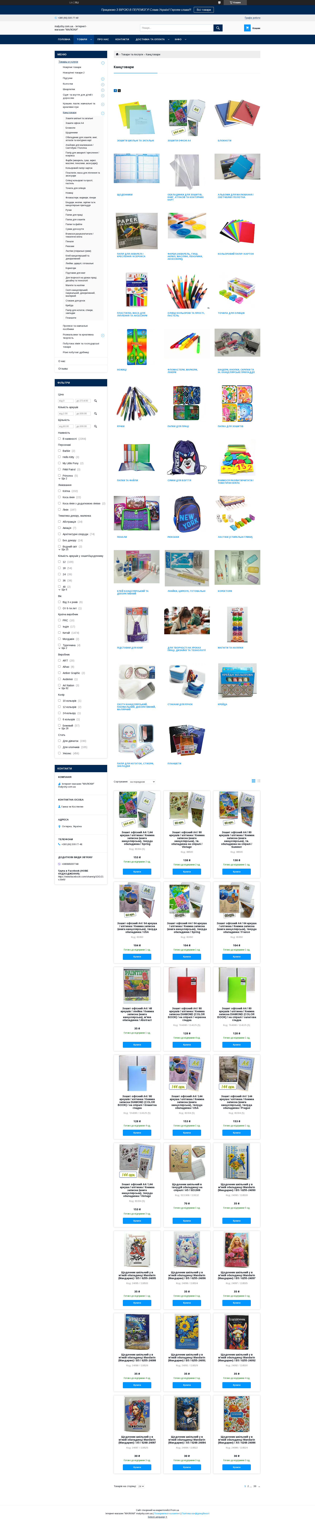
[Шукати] (218, 27)
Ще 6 (64, 589)
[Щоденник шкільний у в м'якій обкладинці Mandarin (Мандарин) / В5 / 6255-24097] (236, 1249)
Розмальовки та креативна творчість (78, 336)
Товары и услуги (68, 61)
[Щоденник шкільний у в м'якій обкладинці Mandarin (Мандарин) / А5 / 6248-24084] (187, 1413)
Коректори (225, 591)
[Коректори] (237, 568)
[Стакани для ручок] (187, 681)
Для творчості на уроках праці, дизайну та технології (187, 649)
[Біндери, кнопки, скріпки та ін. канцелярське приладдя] (237, 347)
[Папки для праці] (187, 403)
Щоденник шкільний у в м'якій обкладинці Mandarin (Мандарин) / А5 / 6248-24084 (187, 1439)
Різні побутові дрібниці (76, 352)
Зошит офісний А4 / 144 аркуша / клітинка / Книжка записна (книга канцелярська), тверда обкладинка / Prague (236, 1102)
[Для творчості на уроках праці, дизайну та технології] (187, 625)
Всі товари (204, 9)
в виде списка (258, 781)
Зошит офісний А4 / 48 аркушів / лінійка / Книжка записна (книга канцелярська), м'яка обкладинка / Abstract (137, 1014)
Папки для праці (178, 426)
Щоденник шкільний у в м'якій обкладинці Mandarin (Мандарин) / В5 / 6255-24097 (236, 1275)
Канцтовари (69, 112)
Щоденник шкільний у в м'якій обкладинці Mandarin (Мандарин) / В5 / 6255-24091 (187, 1357)
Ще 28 (65, 728)
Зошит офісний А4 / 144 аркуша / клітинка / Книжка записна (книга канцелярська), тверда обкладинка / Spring (137, 838)
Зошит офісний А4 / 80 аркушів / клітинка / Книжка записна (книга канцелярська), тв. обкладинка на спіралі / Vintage (187, 839)
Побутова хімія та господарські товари (81, 345)
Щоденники (125, 194)
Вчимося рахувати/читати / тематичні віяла (235, 481)
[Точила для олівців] (237, 290)
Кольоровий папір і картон (236, 254)
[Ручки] (137, 403)
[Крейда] (237, 681)
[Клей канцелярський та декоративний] (137, 568)
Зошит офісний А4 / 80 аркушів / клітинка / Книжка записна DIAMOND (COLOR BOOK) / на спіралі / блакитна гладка (137, 1102)
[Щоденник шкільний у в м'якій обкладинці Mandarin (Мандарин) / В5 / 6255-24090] (236, 1161)
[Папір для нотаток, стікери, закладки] (137, 741)
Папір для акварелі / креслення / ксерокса (131, 255)
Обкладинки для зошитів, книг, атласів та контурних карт (186, 197)
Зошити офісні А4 (179, 140)
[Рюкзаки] (187, 514)
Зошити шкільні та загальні (135, 140)
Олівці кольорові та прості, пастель (186, 314)
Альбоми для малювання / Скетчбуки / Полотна (235, 196)
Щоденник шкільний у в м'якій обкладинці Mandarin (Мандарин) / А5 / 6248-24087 (137, 1439)
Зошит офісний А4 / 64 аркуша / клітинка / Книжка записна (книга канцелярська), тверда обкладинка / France (236, 927)
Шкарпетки (69, 89)
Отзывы (63, 368)
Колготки (68, 83)
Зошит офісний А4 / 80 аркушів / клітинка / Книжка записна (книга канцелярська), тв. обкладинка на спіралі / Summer (236, 839)
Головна (64, 39)
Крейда (222, 704)
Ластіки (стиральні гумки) (235, 537)
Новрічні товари (72, 67)
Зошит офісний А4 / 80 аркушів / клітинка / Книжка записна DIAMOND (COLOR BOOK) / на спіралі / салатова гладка (236, 1014)
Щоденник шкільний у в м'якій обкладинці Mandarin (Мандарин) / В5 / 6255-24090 (236, 1187)
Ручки (121, 426)
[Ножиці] (137, 347)
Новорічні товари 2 (74, 72)
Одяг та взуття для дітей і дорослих (78, 96)
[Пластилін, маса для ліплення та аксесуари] (137, 290)
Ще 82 (65, 688)
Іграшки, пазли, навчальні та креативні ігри (79, 105)
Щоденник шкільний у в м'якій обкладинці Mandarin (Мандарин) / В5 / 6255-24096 (187, 1275)
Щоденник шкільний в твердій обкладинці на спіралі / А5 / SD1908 (187, 1187)
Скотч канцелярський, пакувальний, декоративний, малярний (136, 707)
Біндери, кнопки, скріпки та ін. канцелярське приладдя (236, 371)
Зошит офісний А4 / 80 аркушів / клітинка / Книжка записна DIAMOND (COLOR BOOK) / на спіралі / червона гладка (187, 1014)
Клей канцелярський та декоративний (133, 592)
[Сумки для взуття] (187, 457)
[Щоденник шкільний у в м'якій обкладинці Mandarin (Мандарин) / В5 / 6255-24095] (137, 1249)
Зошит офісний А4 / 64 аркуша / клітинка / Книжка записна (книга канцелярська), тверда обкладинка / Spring (187, 927)
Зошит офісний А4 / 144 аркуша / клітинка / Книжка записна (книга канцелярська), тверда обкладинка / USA (187, 1102)
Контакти (122, 39)
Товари (82, 39)
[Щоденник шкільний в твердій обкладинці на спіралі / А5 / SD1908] (187, 1161)
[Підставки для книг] (137, 625)
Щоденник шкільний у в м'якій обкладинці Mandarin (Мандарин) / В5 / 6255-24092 (236, 1357)
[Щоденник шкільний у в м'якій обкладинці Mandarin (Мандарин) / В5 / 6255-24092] (236, 1331)
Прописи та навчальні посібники (75, 327)
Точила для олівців (231, 313)
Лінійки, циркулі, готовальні (186, 591)
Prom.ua (174, 1510)
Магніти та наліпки (230, 648)
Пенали (122, 537)
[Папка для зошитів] (237, 403)
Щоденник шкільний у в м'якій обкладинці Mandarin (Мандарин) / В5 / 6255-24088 (137, 1357)
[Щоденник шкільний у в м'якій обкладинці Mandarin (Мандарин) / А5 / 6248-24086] (236, 1413)
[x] (119, 91)
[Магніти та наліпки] (237, 625)
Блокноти (224, 140)
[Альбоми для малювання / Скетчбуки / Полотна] (237, 172)
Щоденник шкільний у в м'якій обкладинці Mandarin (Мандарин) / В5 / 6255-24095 (137, 1275)
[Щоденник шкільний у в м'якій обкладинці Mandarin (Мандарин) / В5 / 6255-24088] (137, 1331)
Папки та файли (127, 480)
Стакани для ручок (180, 704)
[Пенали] (137, 514)
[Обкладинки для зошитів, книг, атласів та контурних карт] (187, 172)
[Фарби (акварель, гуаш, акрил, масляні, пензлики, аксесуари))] (187, 231)
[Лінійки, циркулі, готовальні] (187, 568)
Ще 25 (65, 549)
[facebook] (115, 91)
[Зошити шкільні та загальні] (137, 118)
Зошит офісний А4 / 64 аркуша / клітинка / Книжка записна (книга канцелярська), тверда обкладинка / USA (137, 927)
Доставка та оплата (150, 39)
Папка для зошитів (230, 426)
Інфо (178, 39)
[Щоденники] (137, 172)
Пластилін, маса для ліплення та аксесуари (132, 314)
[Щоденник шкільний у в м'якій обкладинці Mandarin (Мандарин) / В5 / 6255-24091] (187, 1331)
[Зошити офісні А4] (187, 118)
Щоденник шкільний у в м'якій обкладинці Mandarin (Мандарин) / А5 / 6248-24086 (236, 1439)
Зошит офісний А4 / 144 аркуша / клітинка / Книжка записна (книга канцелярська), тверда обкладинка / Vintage (137, 1190)
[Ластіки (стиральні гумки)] (237, 514)
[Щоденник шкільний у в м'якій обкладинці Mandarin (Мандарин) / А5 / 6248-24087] (137, 1413)
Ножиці (122, 369)
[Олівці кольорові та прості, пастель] (187, 290)
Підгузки (67, 78)
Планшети (174, 763)
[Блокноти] (237, 118)
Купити (137, 871)
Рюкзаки (173, 537)
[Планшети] (187, 741)
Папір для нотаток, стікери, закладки (135, 764)
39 (255, 1486)
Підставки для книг (130, 648)
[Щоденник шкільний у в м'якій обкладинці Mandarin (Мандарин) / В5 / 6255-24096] (187, 1249)
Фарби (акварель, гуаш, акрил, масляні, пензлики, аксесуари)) (185, 256)
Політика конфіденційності (195, 1513)
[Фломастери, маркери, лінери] (187, 347)
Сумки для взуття (179, 480)
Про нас (103, 39)
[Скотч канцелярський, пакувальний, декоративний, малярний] (137, 681)
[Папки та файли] (137, 457)
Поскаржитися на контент (167, 1513)
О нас (61, 361)
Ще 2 (64, 478)
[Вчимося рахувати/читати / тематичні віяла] (237, 457)
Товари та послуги (132, 54)
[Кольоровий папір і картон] (237, 231)
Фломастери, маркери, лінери (183, 371)
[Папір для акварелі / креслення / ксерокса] (137, 231)
